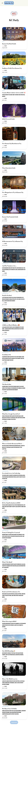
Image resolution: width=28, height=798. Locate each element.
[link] (14, 15)
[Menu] (2, 3)
